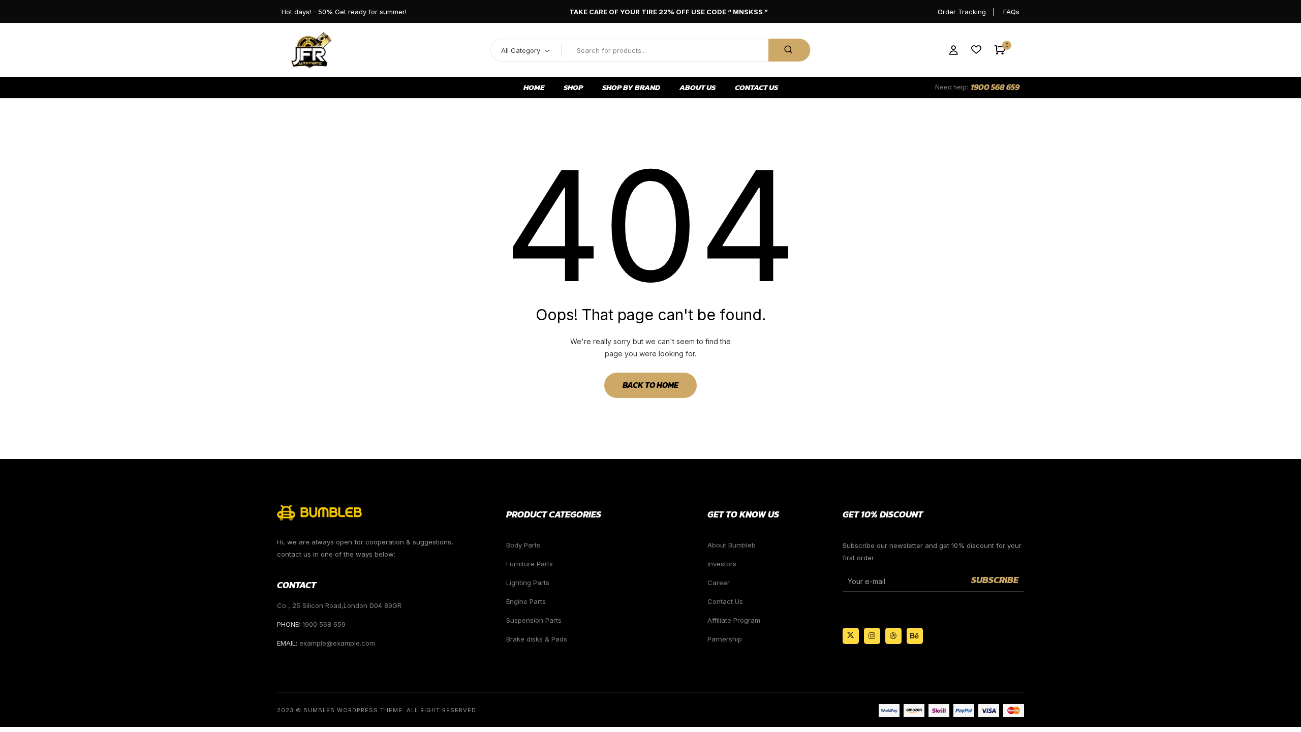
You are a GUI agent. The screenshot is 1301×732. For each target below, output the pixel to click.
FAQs (1011, 12)
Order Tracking (962, 12)
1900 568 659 (995, 87)
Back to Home (650, 385)
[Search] (789, 50)
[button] (1000, 50)
